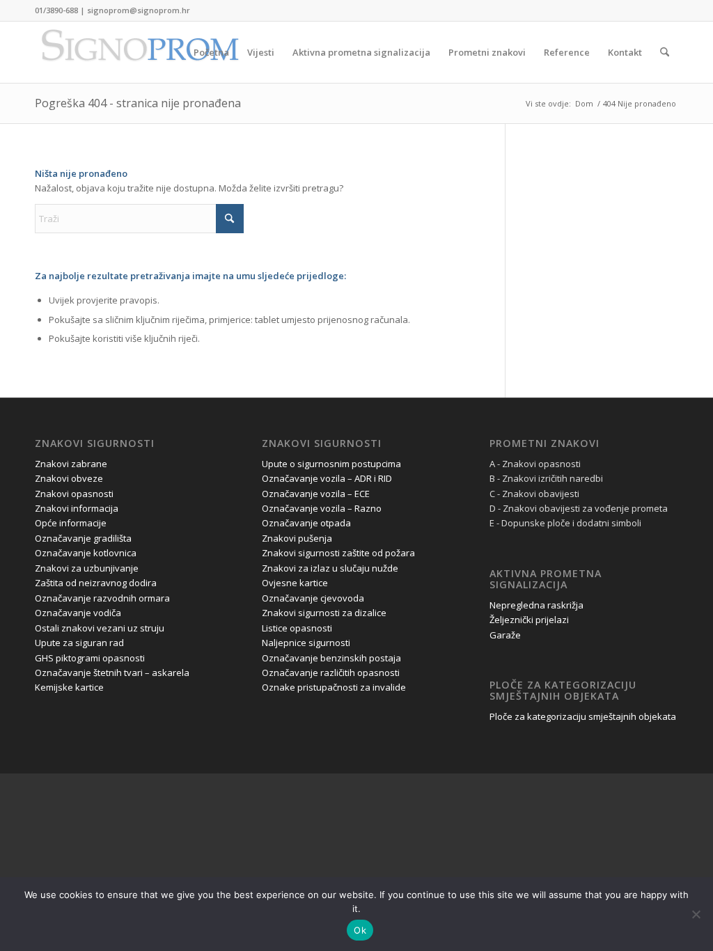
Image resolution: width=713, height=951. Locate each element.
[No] (696, 914)
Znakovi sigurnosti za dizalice (324, 612)
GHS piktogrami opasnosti (90, 658)
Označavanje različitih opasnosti (331, 672)
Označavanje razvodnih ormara (102, 598)
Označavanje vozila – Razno (322, 508)
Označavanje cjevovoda (313, 598)
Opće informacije (71, 523)
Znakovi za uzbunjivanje (87, 568)
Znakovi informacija (76, 508)
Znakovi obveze (69, 478)
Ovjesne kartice (295, 582)
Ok (360, 930)
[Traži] (664, 52)
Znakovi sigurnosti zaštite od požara (338, 553)
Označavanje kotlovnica (85, 553)
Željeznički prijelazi (529, 619)
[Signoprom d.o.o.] (139, 52)
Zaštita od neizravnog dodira (96, 582)
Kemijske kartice (69, 687)
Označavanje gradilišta (83, 538)
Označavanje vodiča (78, 612)
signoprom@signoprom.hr (138, 10)
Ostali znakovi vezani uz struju (99, 628)
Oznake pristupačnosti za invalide (334, 687)
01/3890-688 (56, 10)
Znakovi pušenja (297, 538)
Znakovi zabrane (71, 463)
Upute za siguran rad (79, 642)
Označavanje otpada (306, 523)
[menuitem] (211, 52)
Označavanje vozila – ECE (316, 493)
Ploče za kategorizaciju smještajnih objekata (582, 716)
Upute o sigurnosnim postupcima (331, 463)
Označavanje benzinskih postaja (331, 658)
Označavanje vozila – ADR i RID (327, 478)
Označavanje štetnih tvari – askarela (112, 672)
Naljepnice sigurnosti (306, 642)
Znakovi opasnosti (74, 493)
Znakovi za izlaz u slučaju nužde (330, 568)
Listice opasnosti (297, 628)
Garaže (505, 635)
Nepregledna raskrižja (536, 605)
